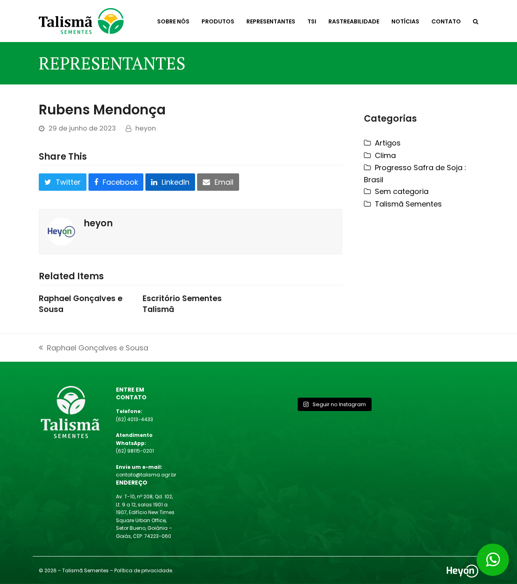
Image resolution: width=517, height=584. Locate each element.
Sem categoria (402, 191)
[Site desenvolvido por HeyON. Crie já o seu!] (462, 575)
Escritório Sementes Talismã (182, 304)
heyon (145, 128)
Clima (385, 155)
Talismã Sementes (408, 204)
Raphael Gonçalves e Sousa (80, 304)
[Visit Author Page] (61, 231)
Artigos (388, 143)
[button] (475, 21)
